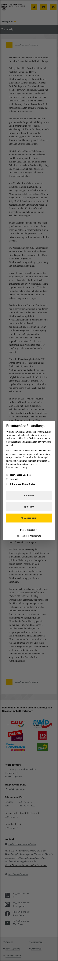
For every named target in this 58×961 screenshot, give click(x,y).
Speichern (29, 506)
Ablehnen (29, 495)
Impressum (22, 535)
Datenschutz (35, 535)
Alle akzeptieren (29, 517)
